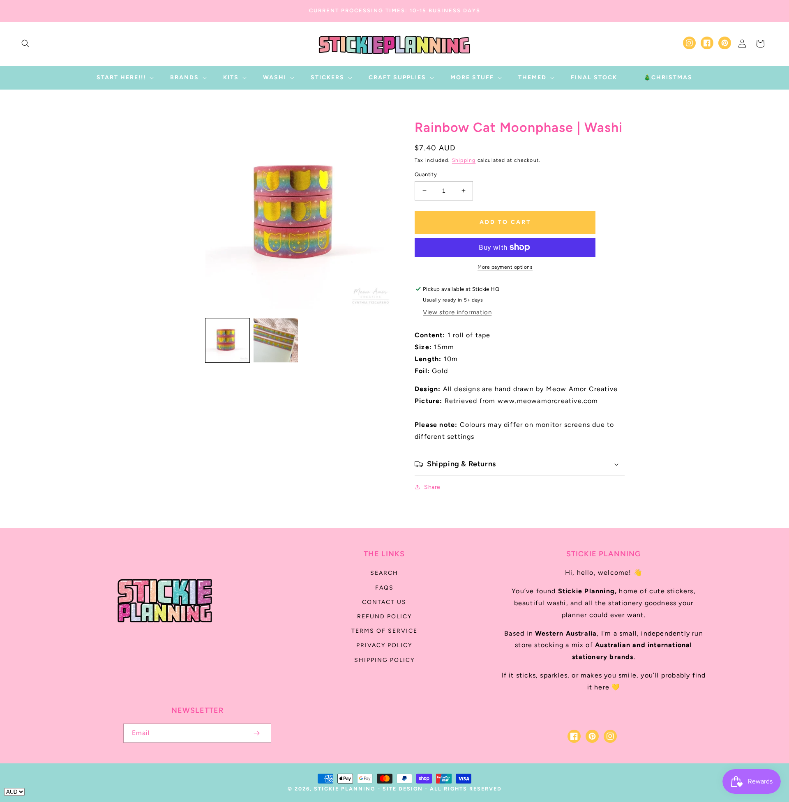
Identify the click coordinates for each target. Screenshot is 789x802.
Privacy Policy (384, 645)
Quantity (426, 174)
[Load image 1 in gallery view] (227, 340)
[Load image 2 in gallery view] (276, 340)
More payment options (505, 267)
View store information (457, 312)
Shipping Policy (384, 660)
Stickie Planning (344, 789)
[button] (25, 44)
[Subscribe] (256, 733)
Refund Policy (384, 616)
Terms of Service (384, 630)
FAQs (384, 587)
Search (384, 572)
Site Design (403, 789)
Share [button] (432, 487)
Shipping (464, 160)
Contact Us (384, 602)
